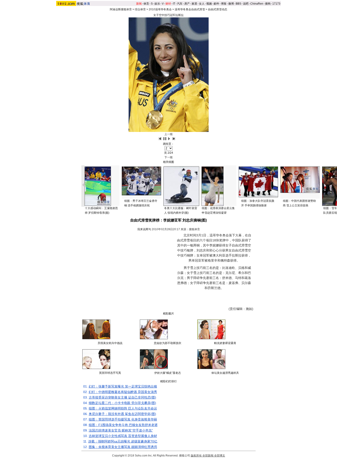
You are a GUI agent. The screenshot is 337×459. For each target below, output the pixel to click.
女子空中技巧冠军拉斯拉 (168, 15)
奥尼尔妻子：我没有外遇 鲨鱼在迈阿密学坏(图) (122, 414)
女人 (201, 3)
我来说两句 (144, 229)
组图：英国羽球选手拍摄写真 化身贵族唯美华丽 (123, 419)
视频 (209, 3)
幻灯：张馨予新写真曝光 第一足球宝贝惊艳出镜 (123, 386)
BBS (238, 3)
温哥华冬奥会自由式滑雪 (190, 9)
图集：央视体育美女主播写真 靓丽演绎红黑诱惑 (123, 447)
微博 (231, 3)
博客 (224, 3)
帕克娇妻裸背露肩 (225, 343)
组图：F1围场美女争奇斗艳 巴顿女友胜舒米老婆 (123, 425)
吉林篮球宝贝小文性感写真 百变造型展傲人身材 (123, 436)
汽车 (179, 3)
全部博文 (219, 455)
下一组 (168, 157)
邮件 (216, 3)
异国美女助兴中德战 (110, 343)
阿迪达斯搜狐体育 (121, 9)
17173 (276, 3)
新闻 (139, 3)
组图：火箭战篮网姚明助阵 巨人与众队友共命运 (123, 408)
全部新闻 (207, 455)
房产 (187, 3)
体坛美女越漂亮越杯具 (225, 372)
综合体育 (140, 9)
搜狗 (268, 3)
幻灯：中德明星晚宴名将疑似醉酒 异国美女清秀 (123, 392)
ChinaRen (256, 3)
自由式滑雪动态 (217, 9)
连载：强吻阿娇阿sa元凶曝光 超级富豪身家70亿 (122, 441)
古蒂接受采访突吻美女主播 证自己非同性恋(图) (122, 397)
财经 (168, 3)
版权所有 (196, 455)
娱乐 (157, 3)
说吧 (246, 3)
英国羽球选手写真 (110, 372)
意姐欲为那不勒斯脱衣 (167, 343)
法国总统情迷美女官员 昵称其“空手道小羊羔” (121, 430)
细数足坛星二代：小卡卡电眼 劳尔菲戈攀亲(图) (122, 403)
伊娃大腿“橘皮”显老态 (167, 372)
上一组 (168, 134)
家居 (194, 3)
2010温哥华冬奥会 (160, 9)
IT (174, 3)
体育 (146, 3)
